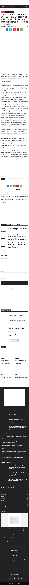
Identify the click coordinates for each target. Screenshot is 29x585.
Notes (2, 456)
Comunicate (12, 9)
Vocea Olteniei (7, 26)
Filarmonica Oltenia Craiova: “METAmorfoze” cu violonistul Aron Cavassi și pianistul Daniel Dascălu (13, 447)
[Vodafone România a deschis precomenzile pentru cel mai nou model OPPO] (21, 370)
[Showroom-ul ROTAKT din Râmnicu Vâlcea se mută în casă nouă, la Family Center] (21, 354)
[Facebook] (7, 578)
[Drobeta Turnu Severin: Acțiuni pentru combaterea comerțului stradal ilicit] (7, 354)
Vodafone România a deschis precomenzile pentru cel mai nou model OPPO (21, 378)
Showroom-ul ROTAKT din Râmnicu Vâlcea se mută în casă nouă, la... (21, 362)
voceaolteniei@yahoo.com (18, 569)
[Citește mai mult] (19, 541)
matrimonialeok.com (5, 445)
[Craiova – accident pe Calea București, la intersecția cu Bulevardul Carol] (4, 322)
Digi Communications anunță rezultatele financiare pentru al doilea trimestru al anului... (17, 328)
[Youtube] (21, 578)
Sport (2, 374)
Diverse (16, 374)
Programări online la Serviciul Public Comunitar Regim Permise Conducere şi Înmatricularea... (17, 467)
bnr (7, 179)
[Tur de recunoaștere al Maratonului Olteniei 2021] (7, 370)
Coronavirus (22, 179)
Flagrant (2, 358)
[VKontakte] (18, 578)
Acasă (2, 9)
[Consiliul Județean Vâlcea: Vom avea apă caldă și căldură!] (4, 229)
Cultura (2, 496)
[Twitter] (11, 578)
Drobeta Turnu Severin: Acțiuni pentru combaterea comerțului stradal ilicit (6, 362)
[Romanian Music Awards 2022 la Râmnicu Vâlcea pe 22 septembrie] (4, 474)
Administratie (3, 231)
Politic (2, 504)
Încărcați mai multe (14, 340)
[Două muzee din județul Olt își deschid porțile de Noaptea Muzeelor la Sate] (4, 421)
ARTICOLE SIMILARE (5, 224)
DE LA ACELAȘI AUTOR (17, 224)
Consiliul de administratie (13, 179)
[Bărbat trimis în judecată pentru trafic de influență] (4, 335)
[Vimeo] (14, 578)
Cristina (3, 451)
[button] (27, 6)
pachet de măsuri (4, 180)
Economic (2, 238)
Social (2, 502)
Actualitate (6, 9)
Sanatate (3, 498)
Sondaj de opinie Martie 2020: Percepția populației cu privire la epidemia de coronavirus (21, 198)
